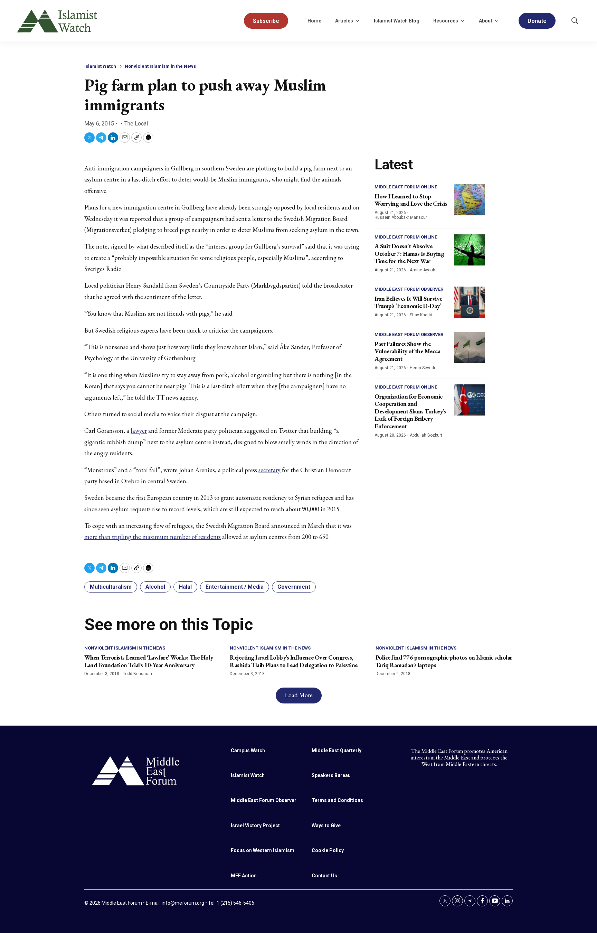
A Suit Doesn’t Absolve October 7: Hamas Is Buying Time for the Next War (409, 253)
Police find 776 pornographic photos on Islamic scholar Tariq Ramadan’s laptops (444, 661)
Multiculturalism (111, 587)
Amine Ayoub (422, 270)
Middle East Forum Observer (409, 289)
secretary (269, 470)
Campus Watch (248, 750)
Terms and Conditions (337, 800)
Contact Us (324, 875)
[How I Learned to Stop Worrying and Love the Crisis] (469, 199)
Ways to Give (326, 825)
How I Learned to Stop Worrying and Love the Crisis (411, 200)
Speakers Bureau (331, 775)
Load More (299, 695)
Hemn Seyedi (422, 367)
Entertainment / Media (235, 587)
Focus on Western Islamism (262, 850)
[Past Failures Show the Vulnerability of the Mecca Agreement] (469, 347)
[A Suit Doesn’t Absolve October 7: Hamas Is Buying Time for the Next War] (469, 249)
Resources (445, 21)
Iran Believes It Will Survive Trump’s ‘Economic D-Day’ (408, 302)
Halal (185, 587)
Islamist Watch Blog (396, 21)
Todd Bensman (137, 673)
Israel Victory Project (255, 825)
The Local (136, 123)
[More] (357, 21)
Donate (537, 21)
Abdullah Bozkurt (426, 435)
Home (314, 21)
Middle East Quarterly (336, 750)
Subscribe (266, 21)
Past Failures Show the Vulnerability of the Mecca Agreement (407, 351)
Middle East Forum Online (406, 186)
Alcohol (155, 587)
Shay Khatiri (421, 314)
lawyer (139, 431)
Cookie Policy (328, 850)
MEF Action (244, 875)
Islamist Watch (100, 66)
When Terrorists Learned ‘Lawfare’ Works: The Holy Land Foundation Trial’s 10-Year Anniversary (148, 661)
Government (293, 587)
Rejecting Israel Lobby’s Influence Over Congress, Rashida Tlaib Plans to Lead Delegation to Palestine (294, 661)
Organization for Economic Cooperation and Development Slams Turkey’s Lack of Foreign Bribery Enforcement (410, 411)
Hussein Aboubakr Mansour (401, 217)
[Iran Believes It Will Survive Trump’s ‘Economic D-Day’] (469, 302)
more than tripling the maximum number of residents (152, 537)
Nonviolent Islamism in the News (160, 66)
